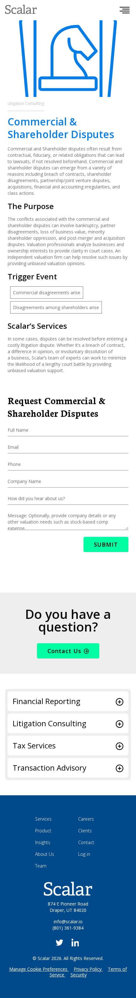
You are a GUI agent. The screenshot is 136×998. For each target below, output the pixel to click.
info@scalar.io (68, 922)
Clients (85, 831)
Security (79, 975)
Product (43, 831)
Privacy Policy (88, 969)
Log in (84, 854)
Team (40, 866)
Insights (42, 842)
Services (43, 819)
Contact (86, 842)
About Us (44, 854)
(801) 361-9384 (68, 928)
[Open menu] (124, 10)
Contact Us (64, 651)
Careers (86, 819)
